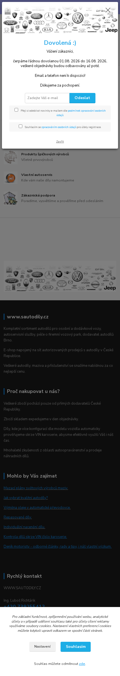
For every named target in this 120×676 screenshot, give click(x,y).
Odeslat (82, 97)
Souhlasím (76, 646)
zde (82, 664)
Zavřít (60, 141)
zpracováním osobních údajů (58, 127)
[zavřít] (108, 11)
